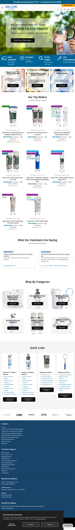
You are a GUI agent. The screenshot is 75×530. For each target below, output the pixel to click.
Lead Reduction (47, 384)
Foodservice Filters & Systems (27, 373)
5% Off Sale (6, 106)
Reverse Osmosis (47, 379)
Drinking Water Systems (9, 385)
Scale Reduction (47, 383)
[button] (36, 271)
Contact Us (5, 473)
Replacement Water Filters (10, 437)
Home (3, 427)
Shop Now (13, 85)
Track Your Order (7, 454)
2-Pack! (29, 108)
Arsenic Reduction (48, 381)
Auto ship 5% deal (32, 106)
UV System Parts (64, 386)
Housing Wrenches (10, 394)
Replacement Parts (64, 372)
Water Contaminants (8, 469)
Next (73, 33)
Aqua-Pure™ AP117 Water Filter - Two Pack (13, 178)
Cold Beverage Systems (27, 385)
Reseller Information (8, 465)
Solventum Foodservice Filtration (12, 431)
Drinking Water (46, 377)
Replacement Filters (46, 372)
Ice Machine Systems (26, 389)
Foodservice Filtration (28, 399)
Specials (4, 443)
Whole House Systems (8, 381)
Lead (53, 111)
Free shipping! (56, 116)
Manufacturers (6, 441)
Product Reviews (6, 463)
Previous (2, 33)
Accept (30, 525)
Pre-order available (32, 151)
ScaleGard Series (28, 394)
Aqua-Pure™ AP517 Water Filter (37, 221)
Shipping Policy (6, 457)
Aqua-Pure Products (9, 399)
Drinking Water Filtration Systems (12, 435)
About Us (4, 471)
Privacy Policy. (41, 519)
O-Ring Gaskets (9, 392)
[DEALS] (65, 9)
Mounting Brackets (65, 384)
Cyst (53, 113)
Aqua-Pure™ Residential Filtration (12, 429)
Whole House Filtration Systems (11, 433)
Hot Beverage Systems (26, 381)
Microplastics (56, 109)
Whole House (46, 375)
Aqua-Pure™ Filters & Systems (9, 373)
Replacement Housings (63, 382)
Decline (49, 525)
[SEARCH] (58, 9)
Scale (29, 156)
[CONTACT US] (68, 9)
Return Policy (5, 459)
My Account (5, 453)
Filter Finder (5, 467)
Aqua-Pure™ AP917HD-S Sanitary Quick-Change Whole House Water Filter (37, 179)
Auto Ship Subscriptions (9, 461)
